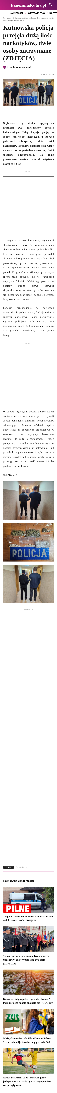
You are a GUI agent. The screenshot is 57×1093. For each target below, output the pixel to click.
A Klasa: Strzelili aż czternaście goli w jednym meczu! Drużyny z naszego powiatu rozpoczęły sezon (27, 1081)
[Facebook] (6, 113)
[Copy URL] (34, 113)
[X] (13, 113)
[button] (50, 4)
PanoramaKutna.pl (22, 67)
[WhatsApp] (20, 113)
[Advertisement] (28, 205)
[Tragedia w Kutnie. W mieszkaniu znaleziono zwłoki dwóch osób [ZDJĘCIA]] (28, 900)
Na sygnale (7, 18)
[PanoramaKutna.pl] (5, 67)
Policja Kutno (21, 867)
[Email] (27, 113)
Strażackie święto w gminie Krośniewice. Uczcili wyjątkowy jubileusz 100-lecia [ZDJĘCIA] (26, 959)
